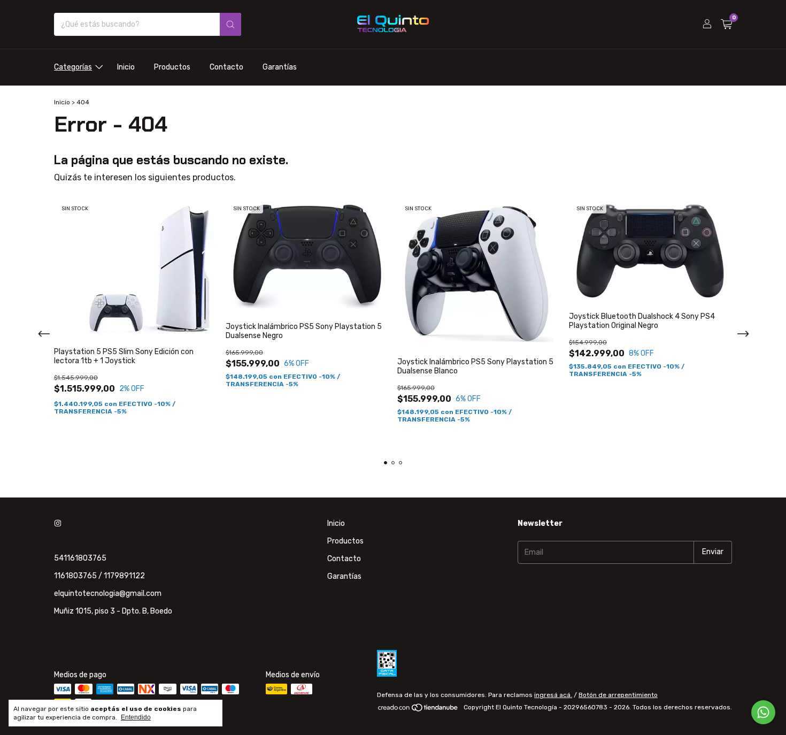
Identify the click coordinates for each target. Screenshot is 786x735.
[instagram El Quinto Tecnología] (57, 523)
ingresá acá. (553, 695)
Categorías (73, 67)
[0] (726, 24)
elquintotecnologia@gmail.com (107, 593)
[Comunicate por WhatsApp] (763, 712)
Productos (172, 67)
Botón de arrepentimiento (618, 695)
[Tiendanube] (418, 710)
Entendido (136, 717)
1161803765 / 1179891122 (99, 575)
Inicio (126, 67)
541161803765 (80, 558)
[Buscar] (230, 24)
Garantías (280, 67)
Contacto (226, 67)
